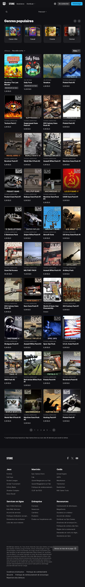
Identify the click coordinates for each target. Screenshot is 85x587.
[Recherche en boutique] (6, 12)
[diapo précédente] (75, 21)
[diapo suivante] (79, 21)
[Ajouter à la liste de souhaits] (20, 56)
